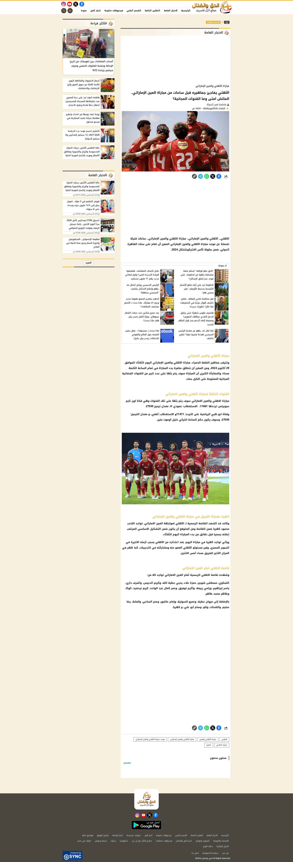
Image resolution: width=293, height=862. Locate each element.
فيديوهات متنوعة (113, 11)
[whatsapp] (194, 176)
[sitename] (146, 799)
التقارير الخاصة (152, 11)
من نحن (225, 853)
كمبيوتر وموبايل (202, 841)
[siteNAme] (212, 7)
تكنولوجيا (124, 841)
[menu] (70, 10)
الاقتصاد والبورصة (221, 841)
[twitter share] (212, 176)
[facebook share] (218, 176)
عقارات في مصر (84, 841)
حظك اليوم (208, 846)
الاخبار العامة (170, 11)
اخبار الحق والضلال (184, 841)
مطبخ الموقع (103, 835)
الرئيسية (185, 11)
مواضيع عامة (87, 835)
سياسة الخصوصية (210, 853)
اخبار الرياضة (117, 835)
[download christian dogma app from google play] (146, 825)
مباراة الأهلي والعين (207, 739)
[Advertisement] (175, 60)
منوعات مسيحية (134, 835)
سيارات (113, 841)
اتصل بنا (195, 853)
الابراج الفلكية (223, 846)
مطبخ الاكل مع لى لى (142, 841)
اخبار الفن (95, 11)
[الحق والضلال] (227, 22)
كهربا (176, 607)
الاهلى (224, 739)
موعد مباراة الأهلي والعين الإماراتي (150, 739)
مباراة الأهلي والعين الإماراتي (182, 739)
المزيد (88, 263)
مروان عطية (205, 601)
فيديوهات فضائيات (164, 841)
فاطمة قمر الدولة (217, 104)
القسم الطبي (134, 11)
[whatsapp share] (206, 176)
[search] (64, 10)
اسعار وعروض (101, 841)
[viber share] (200, 176)
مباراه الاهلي (221, 745)
